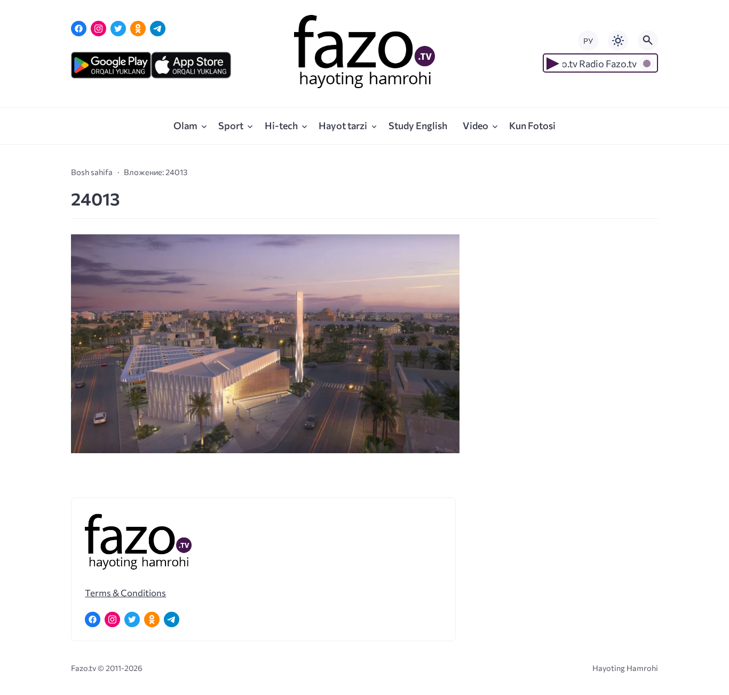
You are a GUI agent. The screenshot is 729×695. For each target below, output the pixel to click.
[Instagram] (98, 28)
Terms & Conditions (125, 592)
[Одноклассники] (138, 28)
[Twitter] (118, 28)
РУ (588, 40)
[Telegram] (157, 28)
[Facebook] (78, 28)
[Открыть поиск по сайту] (648, 40)
